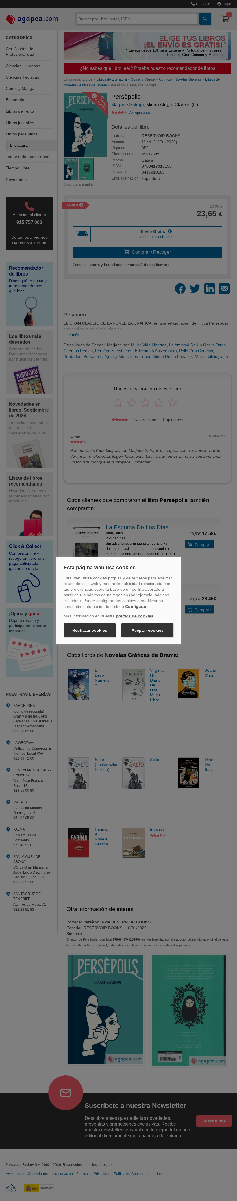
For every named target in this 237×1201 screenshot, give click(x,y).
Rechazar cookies (89, 630)
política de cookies (134, 616)
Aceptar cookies (148, 630)
